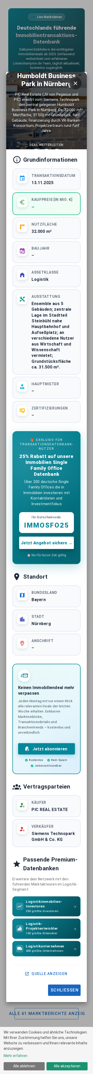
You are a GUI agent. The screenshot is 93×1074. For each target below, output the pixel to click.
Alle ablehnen (24, 1066)
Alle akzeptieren (67, 1066)
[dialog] (46, 1050)
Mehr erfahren (15, 1056)
